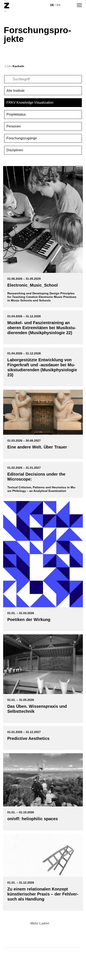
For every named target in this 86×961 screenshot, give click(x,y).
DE (52, 5)
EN (58, 5)
